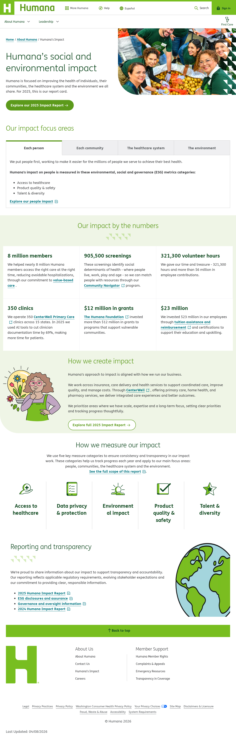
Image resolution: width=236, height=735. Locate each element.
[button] (41, 272)
